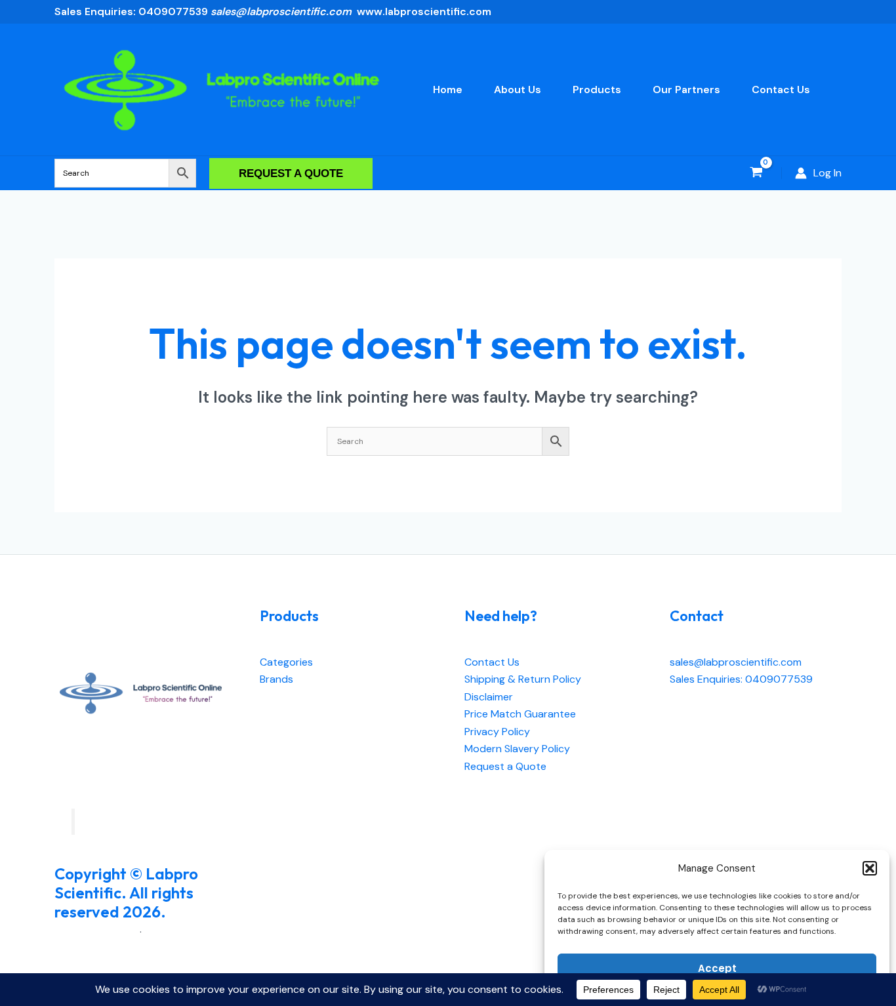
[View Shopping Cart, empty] (756, 173)
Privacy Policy (497, 731)
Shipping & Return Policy (522, 679)
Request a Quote (505, 766)
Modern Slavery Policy (517, 748)
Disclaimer (488, 697)
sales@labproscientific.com (736, 662)
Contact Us (491, 662)
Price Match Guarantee (520, 714)
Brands (276, 679)
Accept (717, 968)
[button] (869, 868)
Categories (286, 662)
